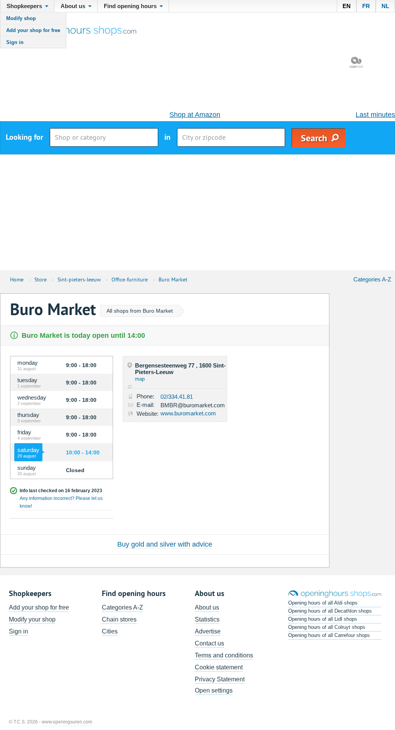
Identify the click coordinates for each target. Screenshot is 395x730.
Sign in (15, 42)
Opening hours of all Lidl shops (322, 619)
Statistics (207, 619)
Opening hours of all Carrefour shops (329, 635)
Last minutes (375, 115)
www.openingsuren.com (67, 722)
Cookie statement (219, 667)
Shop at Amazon (194, 115)
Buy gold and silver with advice (164, 544)
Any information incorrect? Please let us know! (61, 502)
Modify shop (21, 18)
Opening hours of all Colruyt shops (326, 627)
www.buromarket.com (188, 413)
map (140, 379)
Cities (110, 631)
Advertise (208, 631)
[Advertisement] (197, 212)
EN (347, 6)
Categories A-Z (372, 279)
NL (385, 6)
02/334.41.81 (176, 396)
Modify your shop (32, 619)
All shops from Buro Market (139, 311)
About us (207, 607)
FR (366, 6)
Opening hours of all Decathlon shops (330, 611)
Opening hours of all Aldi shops (323, 603)
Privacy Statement (220, 679)
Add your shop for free (33, 30)
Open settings (214, 690)
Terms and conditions (224, 655)
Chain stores (119, 619)
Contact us (209, 643)
